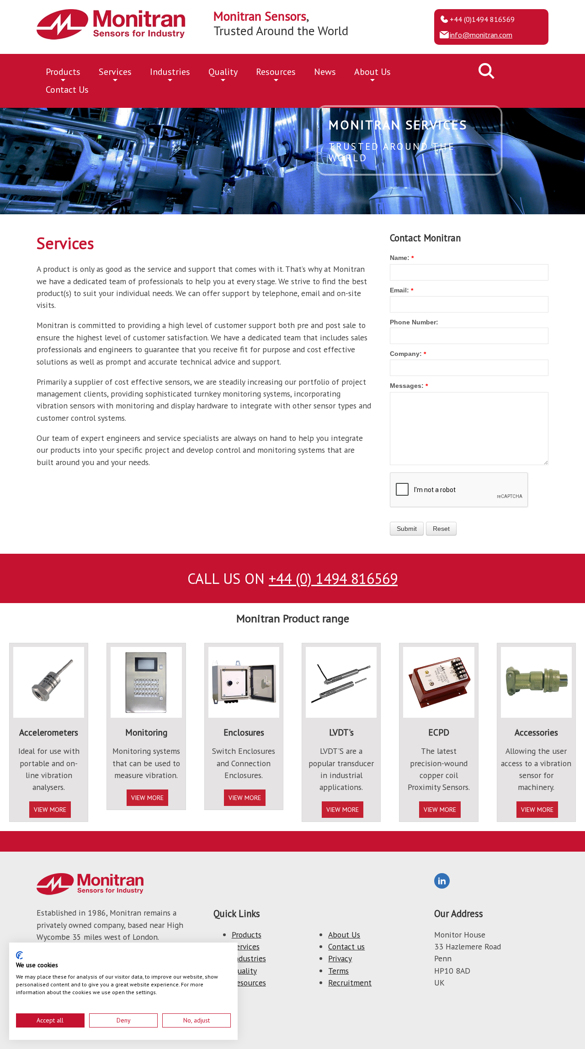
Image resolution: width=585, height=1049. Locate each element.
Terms (338, 970)
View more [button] (50, 809)
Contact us (346, 946)
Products (63, 72)
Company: (406, 353)
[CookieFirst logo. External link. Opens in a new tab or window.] (19, 955)
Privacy (340, 958)
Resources (276, 72)
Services (115, 72)
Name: (400, 257)
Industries (170, 72)
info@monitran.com (481, 34)
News (325, 72)
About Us (372, 72)
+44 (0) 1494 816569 (333, 578)
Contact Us (67, 89)
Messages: (407, 385)
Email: (399, 290)
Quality (223, 72)
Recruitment (350, 982)
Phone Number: (414, 322)
